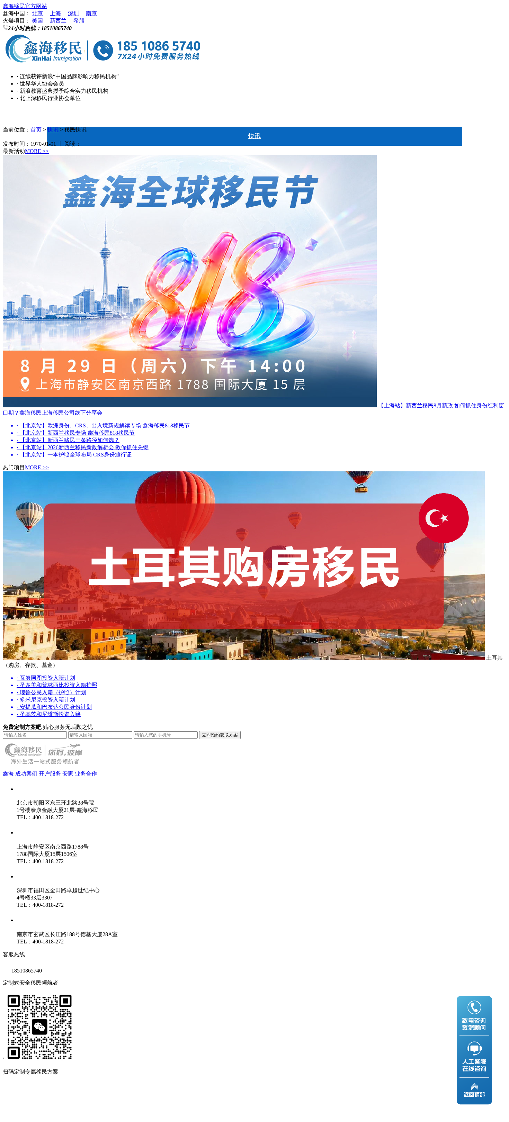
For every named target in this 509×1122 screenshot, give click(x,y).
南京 (91, 13)
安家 (67, 774)
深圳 (73, 13)
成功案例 (26, 774)
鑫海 (8, 774)
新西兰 (58, 21)
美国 (37, 21)
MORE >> (37, 151)
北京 (37, 13)
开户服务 (50, 774)
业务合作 (86, 774)
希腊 (78, 21)
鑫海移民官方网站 (25, 6)
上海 (55, 13)
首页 (254, 117)
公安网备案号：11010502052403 (41, 1111)
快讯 (254, 136)
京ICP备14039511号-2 (93, 1097)
